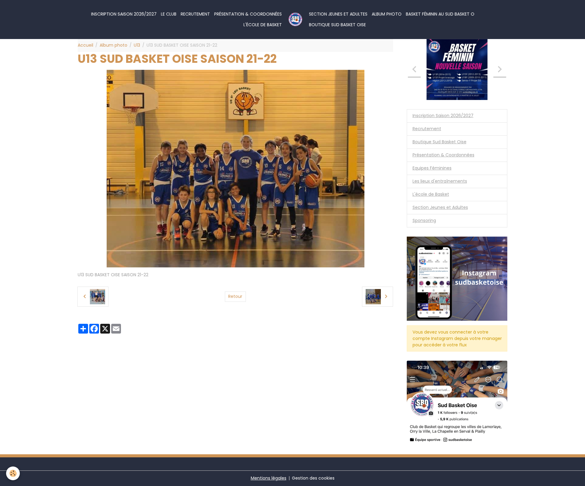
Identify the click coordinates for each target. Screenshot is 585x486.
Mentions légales (268, 478)
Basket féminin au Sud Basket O (440, 14)
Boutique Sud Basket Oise (337, 25)
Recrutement (195, 14)
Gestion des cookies (313, 478)
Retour (235, 296)
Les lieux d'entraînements (440, 181)
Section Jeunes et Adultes (338, 14)
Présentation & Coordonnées (248, 14)
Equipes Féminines (432, 168)
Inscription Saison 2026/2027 (124, 14)
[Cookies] (13, 473)
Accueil (85, 45)
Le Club (168, 14)
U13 (137, 45)
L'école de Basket (262, 25)
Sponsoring (424, 220)
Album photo (387, 14)
